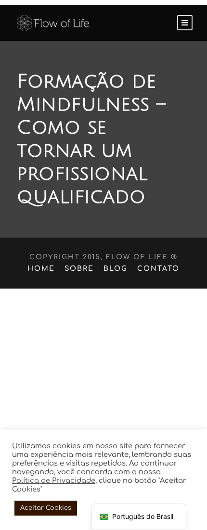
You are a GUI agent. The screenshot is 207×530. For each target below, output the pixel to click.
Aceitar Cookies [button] (45, 508)
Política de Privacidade (53, 480)
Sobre (79, 268)
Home (41, 268)
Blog (116, 268)
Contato (158, 268)
